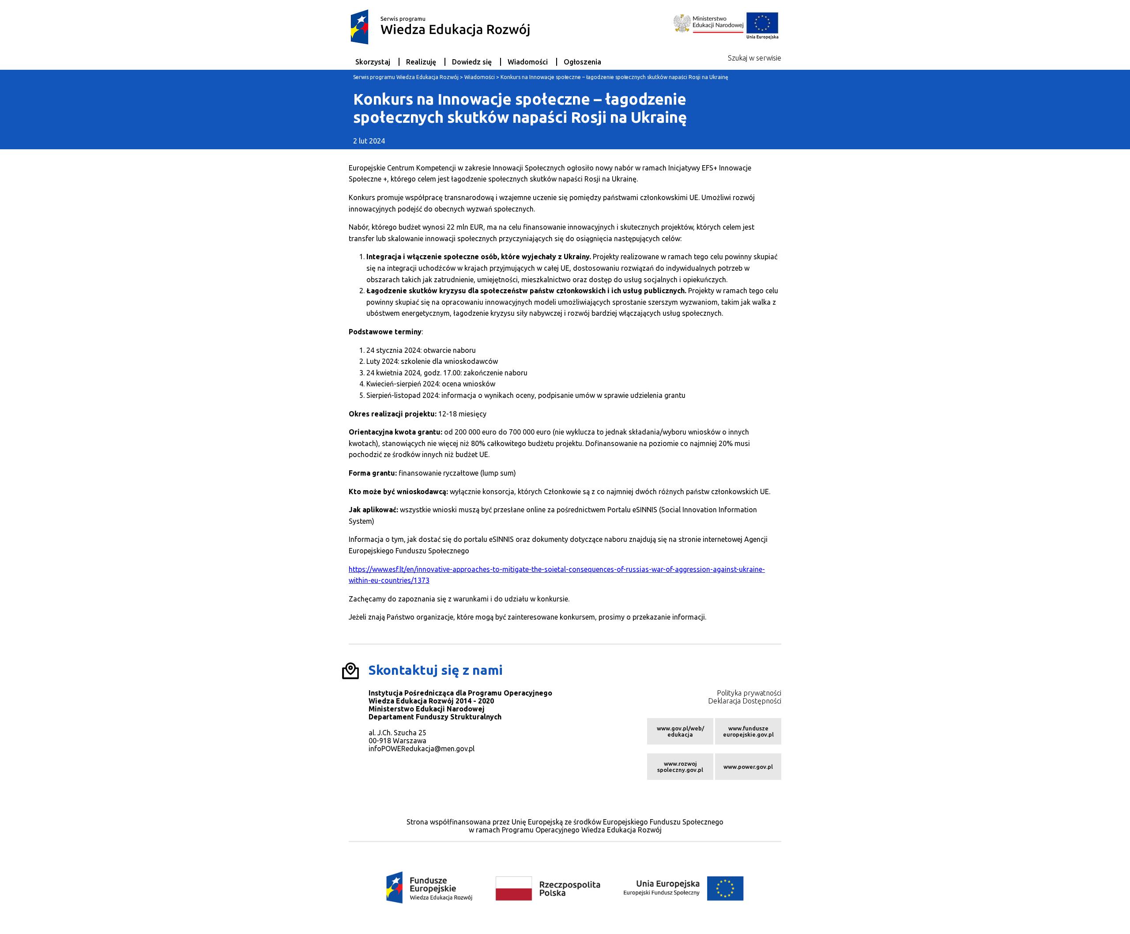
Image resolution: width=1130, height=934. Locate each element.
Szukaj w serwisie (754, 58)
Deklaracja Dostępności (744, 701)
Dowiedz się (472, 62)
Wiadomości (528, 62)
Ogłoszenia (582, 62)
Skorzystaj (372, 62)
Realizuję (421, 62)
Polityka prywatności (749, 693)
